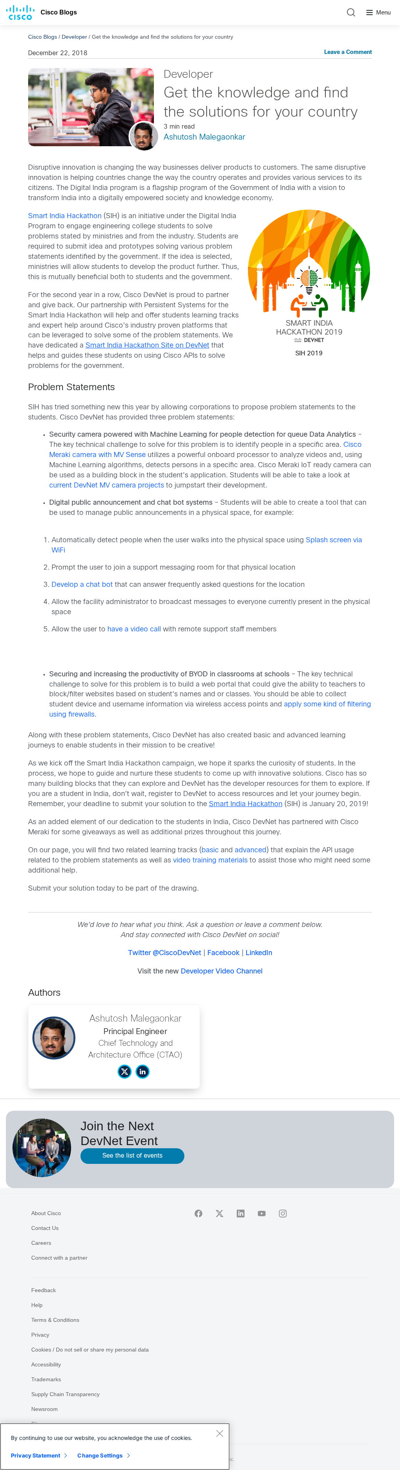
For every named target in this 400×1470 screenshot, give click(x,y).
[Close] (219, 1433)
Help (37, 1305)
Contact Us (45, 1228)
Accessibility (46, 1364)
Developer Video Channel (221, 971)
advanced (250, 850)
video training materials (210, 860)
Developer (74, 37)
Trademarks (46, 1379)
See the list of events (132, 1156)
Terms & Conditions (55, 1320)
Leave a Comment (348, 52)
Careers (41, 1243)
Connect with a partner (59, 1258)
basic (210, 850)
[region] (115, 1446)
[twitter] (219, 1213)
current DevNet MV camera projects (106, 485)
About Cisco (46, 1213)
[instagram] (283, 1213)
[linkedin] (241, 1213)
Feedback (43, 1290)
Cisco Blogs (59, 12)
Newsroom (44, 1409)
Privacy (40, 1335)
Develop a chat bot (82, 585)
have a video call (134, 629)
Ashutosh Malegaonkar (204, 137)
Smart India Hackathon (65, 216)
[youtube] (262, 1213)
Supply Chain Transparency (65, 1394)
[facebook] (198, 1213)
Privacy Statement (35, 1455)
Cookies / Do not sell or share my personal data (90, 1349)
